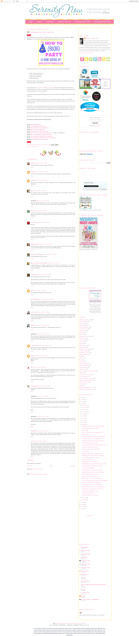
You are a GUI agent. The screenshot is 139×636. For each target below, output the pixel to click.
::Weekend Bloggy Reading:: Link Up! (90, 428)
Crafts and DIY (82, 330)
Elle (32, 367)
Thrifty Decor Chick (85, 560)
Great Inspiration (83, 321)
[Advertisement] (91, 529)
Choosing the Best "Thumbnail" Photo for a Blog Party (43, 138)
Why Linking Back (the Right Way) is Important (42, 136)
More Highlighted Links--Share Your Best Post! (92, 438)
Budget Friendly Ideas (84, 327)
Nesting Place (84, 557)
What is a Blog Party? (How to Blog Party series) (92, 432)
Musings (81, 334)
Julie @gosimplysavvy (36, 299)
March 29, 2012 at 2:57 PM (44, 386)
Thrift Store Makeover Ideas (85, 349)
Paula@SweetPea (35, 274)
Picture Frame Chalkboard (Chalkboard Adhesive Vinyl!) (94, 445)
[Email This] (51, 145)
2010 (82, 504)
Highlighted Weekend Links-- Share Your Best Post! (93, 426)
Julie (32, 290)
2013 (82, 401)
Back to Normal (85, 451)
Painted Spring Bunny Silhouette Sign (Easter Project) (93, 436)
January (84, 500)
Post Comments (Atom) (38, 469)
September (84, 411)
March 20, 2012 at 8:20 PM (43, 312)
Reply (32, 167)
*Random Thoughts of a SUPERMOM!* (90, 599)
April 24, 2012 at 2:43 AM (42, 416)
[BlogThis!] (53, 145)
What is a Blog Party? (36, 124)
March (83, 424)
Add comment (30, 460)
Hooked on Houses (85, 581)
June (83, 418)
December (84, 405)
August (84, 414)
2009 (82, 506)
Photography (82, 383)
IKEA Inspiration (83, 345)
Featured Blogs (82, 325)
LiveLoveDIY (34, 312)
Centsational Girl (85, 571)
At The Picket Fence (85, 592)
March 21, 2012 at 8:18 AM (43, 334)
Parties (80, 360)
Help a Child (90, 515)
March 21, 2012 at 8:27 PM (41, 355)
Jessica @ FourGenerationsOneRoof (39, 263)
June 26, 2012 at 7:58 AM (43, 431)
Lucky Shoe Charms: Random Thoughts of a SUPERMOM (94, 480)
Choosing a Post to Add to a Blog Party (39, 131)
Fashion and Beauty (83, 354)
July (83, 416)
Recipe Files (82, 338)
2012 (82, 403)
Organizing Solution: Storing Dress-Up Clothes (92, 466)
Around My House (83, 329)
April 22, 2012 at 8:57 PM (42, 396)
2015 (82, 397)
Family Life (81, 323)
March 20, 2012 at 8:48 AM (41, 180)
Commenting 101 (40, 87)
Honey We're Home (85, 550)
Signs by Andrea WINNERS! (88, 468)
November (84, 407)
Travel (80, 356)
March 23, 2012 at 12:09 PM (39, 367)
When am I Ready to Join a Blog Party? (40, 127)
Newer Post (29, 466)
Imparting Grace (85, 574)
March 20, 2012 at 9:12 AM (40, 190)
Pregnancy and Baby (83, 363)
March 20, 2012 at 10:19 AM (45, 244)
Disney (80, 385)
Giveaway (81, 343)
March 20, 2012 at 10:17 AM (43, 222)
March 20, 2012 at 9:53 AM (41, 211)
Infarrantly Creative (85, 564)
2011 (82, 502)
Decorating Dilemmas (84, 365)
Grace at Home (85, 430)
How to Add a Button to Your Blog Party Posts (41, 134)
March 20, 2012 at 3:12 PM (50, 254)
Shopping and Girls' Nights (85, 336)
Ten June (83, 596)
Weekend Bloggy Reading (85, 319)
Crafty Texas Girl (35, 345)
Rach (32, 190)
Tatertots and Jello (85, 567)
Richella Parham (35, 244)
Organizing (81, 362)
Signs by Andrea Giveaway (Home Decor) (91, 476)
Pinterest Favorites (83, 367)
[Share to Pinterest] (58, 145)
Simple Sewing (82, 369)
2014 (82, 399)
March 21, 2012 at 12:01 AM (42, 325)
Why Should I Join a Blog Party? (38, 126)
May (83, 420)
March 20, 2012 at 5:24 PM (39, 290)
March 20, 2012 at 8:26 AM (41, 171)
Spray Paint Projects (83, 351)
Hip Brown (33, 325)
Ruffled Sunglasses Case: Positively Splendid (92, 478)
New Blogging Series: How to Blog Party (91, 449)
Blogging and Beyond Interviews (86, 380)
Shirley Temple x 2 (86, 434)
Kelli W (32, 211)
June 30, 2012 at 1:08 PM (40, 441)
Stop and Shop (82, 340)
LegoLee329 (34, 222)
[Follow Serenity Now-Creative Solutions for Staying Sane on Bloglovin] (86, 155)
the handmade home (85, 554)
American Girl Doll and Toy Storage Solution (92, 482)
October (84, 409)
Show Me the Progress (84, 382)
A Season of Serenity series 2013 (86, 378)
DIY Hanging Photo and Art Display (90, 461)
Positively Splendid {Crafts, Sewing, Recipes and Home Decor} (93, 585)
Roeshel (32, 163)
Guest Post (81, 341)
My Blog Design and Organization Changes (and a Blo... (94, 463)
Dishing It (81, 372)
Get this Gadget (103, 189)
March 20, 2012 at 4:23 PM (45, 274)
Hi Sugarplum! (84, 547)
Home (51, 466)
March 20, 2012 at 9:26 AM (43, 200)
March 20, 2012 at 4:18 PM (54, 263)
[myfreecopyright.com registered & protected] (69, 623)
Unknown (33, 171)
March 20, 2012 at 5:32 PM (47, 299)
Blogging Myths (49, 87)
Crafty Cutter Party (83, 376)
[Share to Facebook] (56, 145)
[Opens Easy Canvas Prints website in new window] (94, 78)
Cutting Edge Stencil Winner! (88, 493)
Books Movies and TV (84, 352)
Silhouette (81, 358)
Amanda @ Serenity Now (92, 38)
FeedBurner (98, 125)
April (83, 422)
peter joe (33, 441)
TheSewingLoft (34, 386)
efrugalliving (34, 431)
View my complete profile (86, 52)
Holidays (81, 332)
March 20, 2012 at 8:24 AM (41, 163)
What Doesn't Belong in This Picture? (90, 495)
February (84, 497)
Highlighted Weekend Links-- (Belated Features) (92, 453)
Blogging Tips (35, 146)
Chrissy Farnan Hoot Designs (37, 254)
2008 (82, 508)
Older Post (73, 466)
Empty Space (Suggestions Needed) (89, 447)
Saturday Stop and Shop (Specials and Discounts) (92, 489)
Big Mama (83, 577)
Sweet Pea (83, 589)
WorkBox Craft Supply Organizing (87, 389)
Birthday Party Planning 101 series (87, 387)
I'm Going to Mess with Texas (88, 459)
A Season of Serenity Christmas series (87, 371)
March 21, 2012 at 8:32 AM (45, 345)
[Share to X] (55, 145)
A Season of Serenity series (85, 374)
